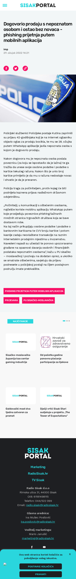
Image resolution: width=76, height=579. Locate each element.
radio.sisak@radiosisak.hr (42, 505)
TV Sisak (38, 480)
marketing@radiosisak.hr (38, 538)
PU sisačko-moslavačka (38, 300)
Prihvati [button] (40, 574)
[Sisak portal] (38, 5)
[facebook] (31, 547)
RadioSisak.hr (38, 473)
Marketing (38, 467)
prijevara (11, 300)
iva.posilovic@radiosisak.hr (38, 521)
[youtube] (44, 547)
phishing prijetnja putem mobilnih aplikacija (34, 291)
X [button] (70, 554)
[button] (64, 320)
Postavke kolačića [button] (41, 566)
